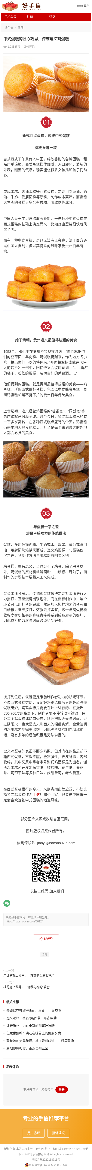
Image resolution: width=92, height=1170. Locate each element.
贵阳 (21, 27)
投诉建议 (58, 1133)
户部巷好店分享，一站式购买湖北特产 (28, 975)
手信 (36, 795)
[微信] (6, 903)
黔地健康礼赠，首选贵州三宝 (27, 1048)
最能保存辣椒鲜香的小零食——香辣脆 (33, 1010)
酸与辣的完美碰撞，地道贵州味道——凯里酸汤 (40, 1041)
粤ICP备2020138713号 (46, 1159)
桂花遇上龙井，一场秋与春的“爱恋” (26, 987)
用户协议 (33, 1133)
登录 (52, 17)
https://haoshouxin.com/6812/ (24, 921)
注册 (30, 17)
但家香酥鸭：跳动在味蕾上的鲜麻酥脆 (33, 1033)
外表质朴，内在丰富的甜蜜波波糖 (30, 1025)
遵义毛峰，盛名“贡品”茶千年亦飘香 (31, 1018)
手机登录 (10, 17)
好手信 (9, 27)
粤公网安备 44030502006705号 (48, 1165)
